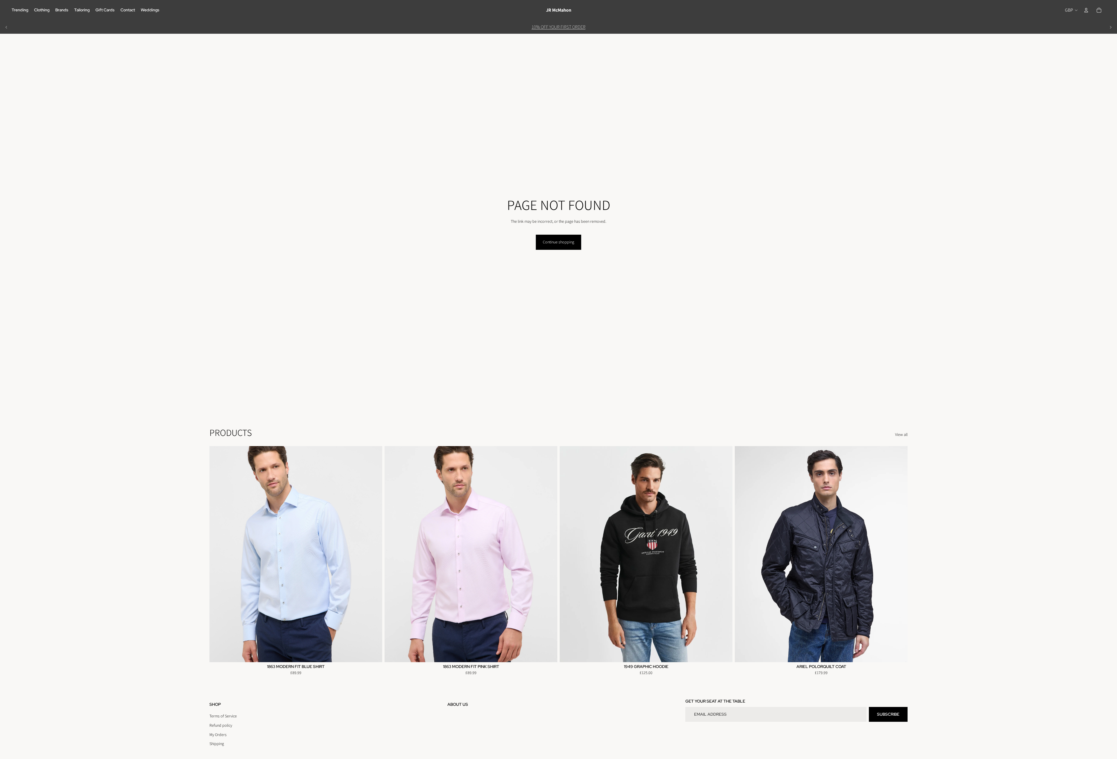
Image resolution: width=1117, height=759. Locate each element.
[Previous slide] (6, 27)
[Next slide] (1110, 27)
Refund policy (220, 725)
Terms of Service (223, 716)
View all (901, 434)
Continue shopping (558, 242)
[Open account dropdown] (1086, 10)
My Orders (218, 734)
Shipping (216, 743)
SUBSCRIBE (888, 714)
